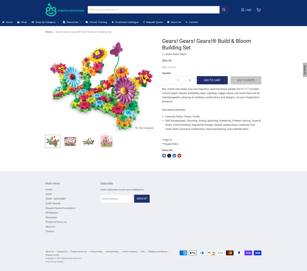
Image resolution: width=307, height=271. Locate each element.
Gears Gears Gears (175, 54)
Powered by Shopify (54, 261)
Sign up (142, 198)
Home (49, 32)
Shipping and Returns (157, 251)
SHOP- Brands (53, 203)
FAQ (143, 251)
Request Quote (52, 255)
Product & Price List (56, 222)
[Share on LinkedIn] (174, 156)
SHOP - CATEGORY (56, 198)
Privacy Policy (96, 251)
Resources (51, 217)
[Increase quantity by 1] (190, 80)
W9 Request (52, 212)
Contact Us (62, 251)
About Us (50, 226)
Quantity (166, 73)
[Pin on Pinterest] (179, 156)
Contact (50, 231)
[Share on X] (169, 156)
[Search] (224, 9)
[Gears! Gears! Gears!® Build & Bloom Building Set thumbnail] (52, 141)
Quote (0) (305, 70)
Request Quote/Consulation (60, 208)
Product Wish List (79, 251)
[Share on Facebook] (164, 156)
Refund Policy (112, 251)
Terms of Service (130, 251)
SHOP (49, 194)
